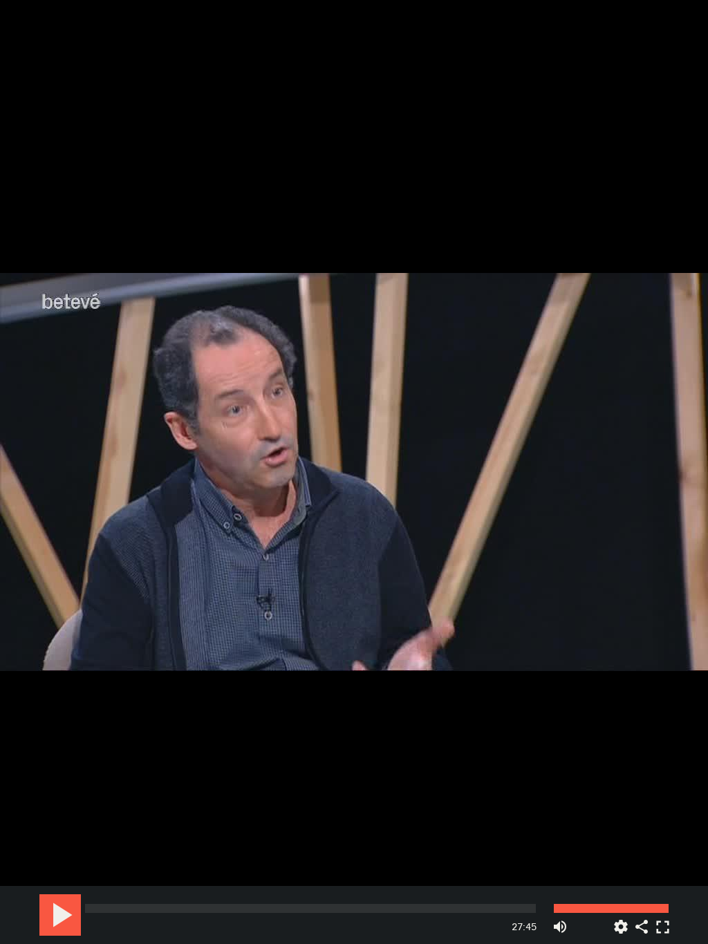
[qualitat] (621, 921)
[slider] (310, 908)
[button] (355, 473)
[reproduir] (60, 915)
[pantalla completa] (662, 921)
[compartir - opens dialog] (641, 921)
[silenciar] (560, 921)
